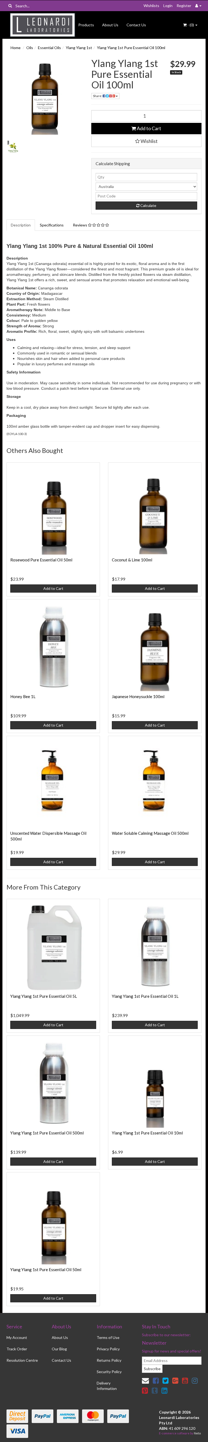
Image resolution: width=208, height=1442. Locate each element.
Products (86, 25)
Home (16, 47)
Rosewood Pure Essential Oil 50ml (41, 559)
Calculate (147, 205)
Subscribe (152, 1368)
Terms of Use (108, 1337)
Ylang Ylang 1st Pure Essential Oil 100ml (131, 47)
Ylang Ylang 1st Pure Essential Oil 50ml (45, 1269)
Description (21, 225)
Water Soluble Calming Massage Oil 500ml (150, 833)
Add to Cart (148, 128)
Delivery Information (107, 1386)
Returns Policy (109, 1360)
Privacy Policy (108, 1349)
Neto (197, 1433)
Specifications (52, 225)
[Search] (10, 6)
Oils (29, 47)
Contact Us (136, 25)
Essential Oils (49, 47)
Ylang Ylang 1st (79, 47)
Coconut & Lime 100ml (132, 559)
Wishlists (151, 5)
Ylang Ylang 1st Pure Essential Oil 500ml (47, 1132)
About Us (110, 25)
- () (191, 25)
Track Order (16, 1349)
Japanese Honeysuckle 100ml (138, 696)
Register (184, 5)
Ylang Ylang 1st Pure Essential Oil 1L (145, 996)
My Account (16, 1337)
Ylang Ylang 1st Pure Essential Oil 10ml (147, 1132)
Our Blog (59, 1349)
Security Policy (109, 1371)
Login (168, 5)
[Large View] (13, 146)
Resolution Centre (22, 1360)
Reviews (80, 225)
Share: (98, 96)
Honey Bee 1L (22, 696)
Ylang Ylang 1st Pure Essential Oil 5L (43, 996)
